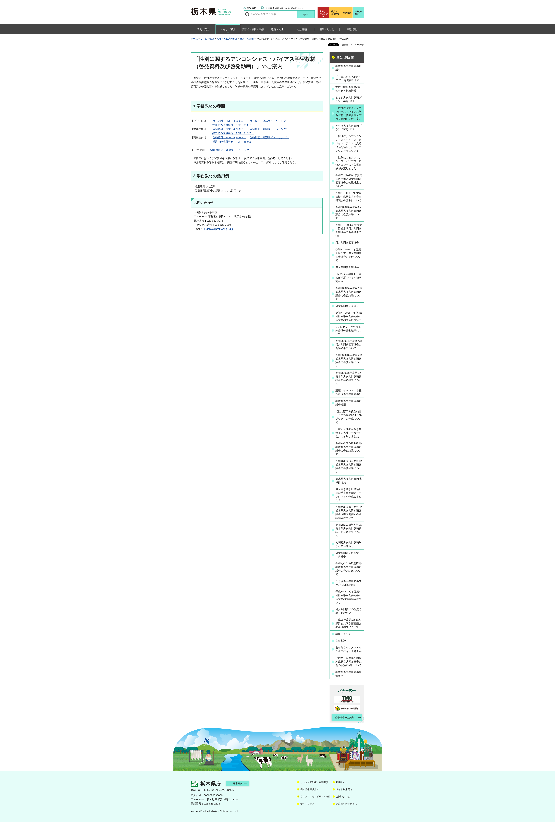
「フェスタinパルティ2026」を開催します (348, 78)
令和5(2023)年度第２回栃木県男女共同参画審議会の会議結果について (349, 360)
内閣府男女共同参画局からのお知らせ (348, 544)
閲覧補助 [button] (251, 8)
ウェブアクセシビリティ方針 (315, 796)
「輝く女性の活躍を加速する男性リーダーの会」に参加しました (348, 433)
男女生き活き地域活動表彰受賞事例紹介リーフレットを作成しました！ (348, 495)
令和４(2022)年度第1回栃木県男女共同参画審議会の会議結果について (349, 449)
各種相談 (340, 640)
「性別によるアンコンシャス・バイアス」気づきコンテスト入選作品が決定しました (348, 163)
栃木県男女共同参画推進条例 (348, 674)
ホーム (194, 38)
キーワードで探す (247, 14)
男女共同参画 (247, 38)
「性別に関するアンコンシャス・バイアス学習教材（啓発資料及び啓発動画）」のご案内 (348, 113)
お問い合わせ (343, 796)
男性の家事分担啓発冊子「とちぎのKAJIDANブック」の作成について (348, 417)
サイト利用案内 (344, 789)
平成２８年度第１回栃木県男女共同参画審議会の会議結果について (348, 662)
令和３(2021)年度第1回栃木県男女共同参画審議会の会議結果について (349, 466)
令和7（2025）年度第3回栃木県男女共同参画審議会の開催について (348, 197)
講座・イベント (344, 633)
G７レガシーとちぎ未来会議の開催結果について (348, 330)
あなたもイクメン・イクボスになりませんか (348, 649)
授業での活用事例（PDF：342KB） (233, 133)
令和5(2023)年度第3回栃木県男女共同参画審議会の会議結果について (348, 213)
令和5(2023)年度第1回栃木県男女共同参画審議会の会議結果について (348, 378)
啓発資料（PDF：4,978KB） (229, 129)
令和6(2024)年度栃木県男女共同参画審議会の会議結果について (349, 344)
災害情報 (335, 12)
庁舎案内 (237, 783)
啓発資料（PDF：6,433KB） (229, 137)
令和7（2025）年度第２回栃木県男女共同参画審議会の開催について (348, 255)
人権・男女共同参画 (227, 38)
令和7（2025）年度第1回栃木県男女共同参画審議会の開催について (348, 316)
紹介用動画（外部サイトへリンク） (231, 149)
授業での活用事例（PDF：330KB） (233, 125)
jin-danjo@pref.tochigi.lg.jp (218, 229)
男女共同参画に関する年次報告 (348, 555)
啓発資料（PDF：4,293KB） (229, 120)
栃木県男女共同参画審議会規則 (348, 403)
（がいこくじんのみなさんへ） (284, 8)
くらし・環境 (207, 38)
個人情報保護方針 (309, 789)
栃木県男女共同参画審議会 (348, 68)
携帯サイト (342, 782)
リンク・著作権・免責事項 (314, 782)
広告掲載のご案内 (344, 717)
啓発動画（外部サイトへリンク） (269, 120)
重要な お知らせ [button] (324, 12)
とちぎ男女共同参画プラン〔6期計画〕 (348, 99)
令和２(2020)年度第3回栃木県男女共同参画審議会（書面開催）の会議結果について (349, 512)
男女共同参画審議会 (347, 242)
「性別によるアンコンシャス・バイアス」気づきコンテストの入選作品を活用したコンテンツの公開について (348, 143)
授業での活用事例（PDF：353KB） (233, 141)
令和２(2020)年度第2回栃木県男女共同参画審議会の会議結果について (349, 530)
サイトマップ (307, 803)
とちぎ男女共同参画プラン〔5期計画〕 (348, 127)
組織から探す (359, 12)
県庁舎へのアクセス (346, 803)
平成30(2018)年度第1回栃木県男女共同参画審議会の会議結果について (348, 597)
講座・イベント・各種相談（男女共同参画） (348, 392)
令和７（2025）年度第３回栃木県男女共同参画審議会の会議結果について (348, 181)
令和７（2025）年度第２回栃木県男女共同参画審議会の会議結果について (348, 230)
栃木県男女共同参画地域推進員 (348, 480)
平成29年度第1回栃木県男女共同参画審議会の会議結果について (348, 623)
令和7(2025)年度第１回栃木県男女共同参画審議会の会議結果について (349, 294)
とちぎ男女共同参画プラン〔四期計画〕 (348, 583)
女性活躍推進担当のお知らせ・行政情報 (348, 89)
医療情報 (347, 12)
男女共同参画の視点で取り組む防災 (348, 611)
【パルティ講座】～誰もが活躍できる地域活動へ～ (348, 278)
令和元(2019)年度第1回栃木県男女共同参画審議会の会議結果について (349, 569)
